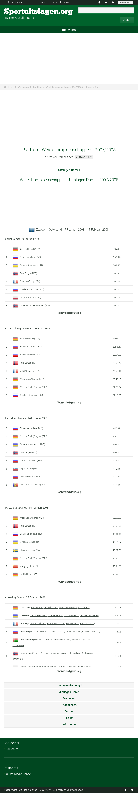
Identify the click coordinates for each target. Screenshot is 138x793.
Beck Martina (37, 607)
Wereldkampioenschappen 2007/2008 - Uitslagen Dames (73, 87)
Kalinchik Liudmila (43, 639)
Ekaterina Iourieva (90, 631)
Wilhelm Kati (84, 607)
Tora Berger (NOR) (28, 273)
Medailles (69, 698)
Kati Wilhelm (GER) (29, 574)
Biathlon (37, 87)
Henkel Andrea (51, 607)
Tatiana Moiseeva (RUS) (31, 460)
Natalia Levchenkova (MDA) (33, 484)
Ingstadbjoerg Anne (58, 653)
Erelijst (69, 718)
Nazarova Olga (78, 639)
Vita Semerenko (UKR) (30, 541)
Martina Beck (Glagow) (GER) (34, 387)
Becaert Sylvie (72, 623)
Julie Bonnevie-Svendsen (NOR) (35, 305)
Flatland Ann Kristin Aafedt (81, 653)
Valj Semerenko (71, 615)
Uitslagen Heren (69, 692)
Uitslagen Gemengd (69, 685)
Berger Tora (18, 658)
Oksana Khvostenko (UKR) (32, 265)
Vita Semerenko (55, 615)
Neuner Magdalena (68, 607)
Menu (71, 29)
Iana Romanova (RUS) (30, 476)
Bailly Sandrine (87, 623)
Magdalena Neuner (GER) (32, 378)
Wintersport (23, 87)
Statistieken (69, 705)
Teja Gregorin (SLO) (29, 468)
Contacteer (12, 749)
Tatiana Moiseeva (73, 631)
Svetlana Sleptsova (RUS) (32, 289)
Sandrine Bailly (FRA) (30, 281)
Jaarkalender (37, 2)
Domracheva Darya (61, 639)
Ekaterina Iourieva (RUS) (31, 346)
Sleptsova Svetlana (39, 631)
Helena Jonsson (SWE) (31, 550)
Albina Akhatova (56, 631)
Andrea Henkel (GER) (30, 249)
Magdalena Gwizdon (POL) (32, 297)
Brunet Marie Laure (56, 623)
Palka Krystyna (34, 666)
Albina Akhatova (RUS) (31, 256)
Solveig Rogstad (41, 653)
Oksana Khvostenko (89, 615)
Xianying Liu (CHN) (29, 566)
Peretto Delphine (38, 623)
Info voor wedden (15, 2)
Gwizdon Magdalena (66, 666)
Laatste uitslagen (59, 2)
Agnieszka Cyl (83, 666)
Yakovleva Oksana (38, 615)
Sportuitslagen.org (17, 11)
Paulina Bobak (49, 666)
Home (11, 87)
